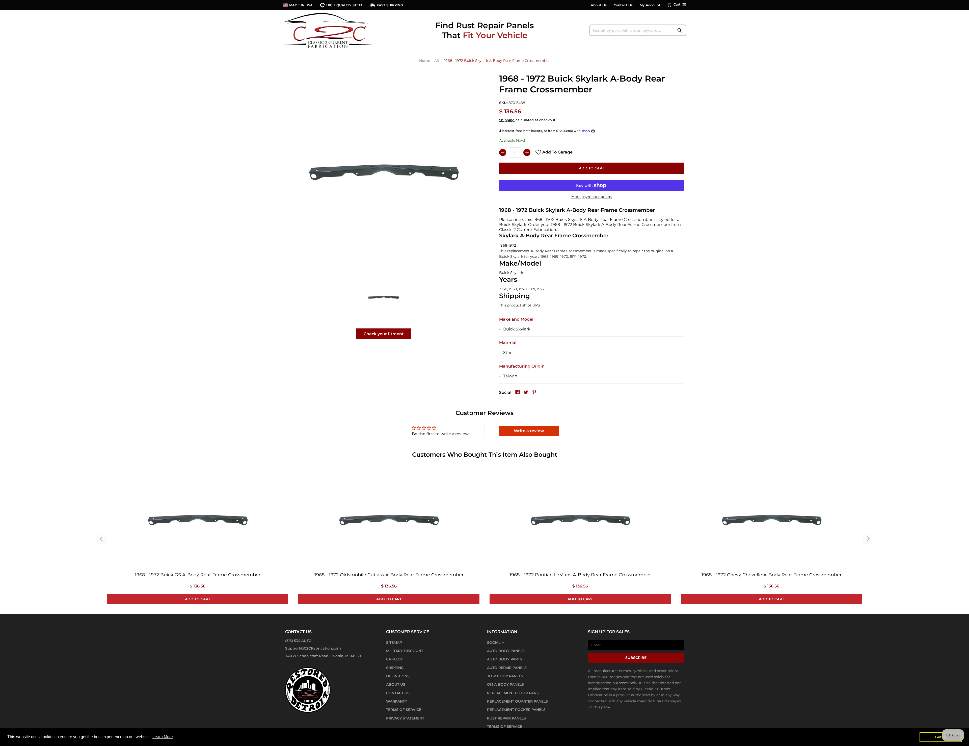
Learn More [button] (162, 737)
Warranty (396, 701)
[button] (676, 5)
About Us (599, 5)
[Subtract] (502, 152)
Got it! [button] (940, 737)
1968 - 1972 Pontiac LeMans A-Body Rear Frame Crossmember (580, 575)
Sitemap (394, 642)
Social (493, 642)
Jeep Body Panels (505, 676)
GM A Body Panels (505, 684)
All (436, 60)
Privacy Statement (405, 718)
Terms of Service (403, 709)
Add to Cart (591, 168)
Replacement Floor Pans (513, 693)
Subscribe (636, 657)
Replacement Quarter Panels (517, 701)
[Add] (526, 152)
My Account (650, 5)
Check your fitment (384, 333)
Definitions (398, 676)
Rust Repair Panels (506, 718)
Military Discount (404, 651)
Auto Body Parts (504, 659)
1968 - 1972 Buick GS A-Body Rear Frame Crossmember (197, 575)
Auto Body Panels (506, 651)
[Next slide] (868, 539)
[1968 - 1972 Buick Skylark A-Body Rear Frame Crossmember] (384, 297)
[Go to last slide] (101, 539)
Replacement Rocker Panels (516, 709)
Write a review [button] (529, 430)
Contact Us (623, 5)
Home (424, 60)
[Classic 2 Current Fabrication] (328, 30)
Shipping (507, 120)
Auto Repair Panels (507, 667)
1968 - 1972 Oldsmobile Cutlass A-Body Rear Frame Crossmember (389, 575)
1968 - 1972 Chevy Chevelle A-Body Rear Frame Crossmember (772, 575)
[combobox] (637, 30)
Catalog (394, 659)
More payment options (591, 196)
